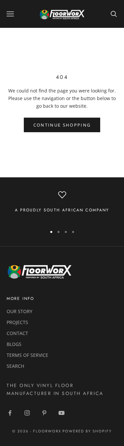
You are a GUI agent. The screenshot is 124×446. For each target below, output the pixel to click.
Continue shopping (62, 125)
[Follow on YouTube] (61, 413)
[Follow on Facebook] (10, 413)
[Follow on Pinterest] (44, 413)
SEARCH (15, 366)
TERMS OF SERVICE (27, 355)
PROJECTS (17, 322)
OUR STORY (19, 311)
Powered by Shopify (87, 431)
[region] (62, 205)
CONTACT (17, 333)
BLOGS (14, 344)
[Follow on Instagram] (27, 413)
